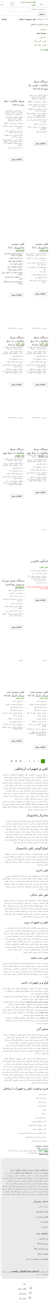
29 (16, 761)
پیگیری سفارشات (42, 1212)
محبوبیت (43, 29)
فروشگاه (40, 19)
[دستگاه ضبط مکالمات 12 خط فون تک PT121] (13, 316)
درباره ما (45, 1227)
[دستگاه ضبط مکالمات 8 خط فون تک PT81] (37, 405)
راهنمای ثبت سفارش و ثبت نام (37, 1259)
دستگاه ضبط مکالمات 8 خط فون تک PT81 (37, 453)
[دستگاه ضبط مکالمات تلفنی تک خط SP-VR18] (44, 50)
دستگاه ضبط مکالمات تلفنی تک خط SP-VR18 (38, 85)
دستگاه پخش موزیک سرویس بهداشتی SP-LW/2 (13, 584)
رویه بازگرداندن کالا (41, 1249)
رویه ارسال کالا (42, 1244)
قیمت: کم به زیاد (40, 41)
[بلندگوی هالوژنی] (37, 517)
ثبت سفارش (43, 1239)
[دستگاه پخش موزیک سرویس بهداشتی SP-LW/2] (13, 517)
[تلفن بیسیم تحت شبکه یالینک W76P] (13, 648)
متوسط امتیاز (41, 33)
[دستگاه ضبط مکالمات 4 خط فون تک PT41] (13, 405)
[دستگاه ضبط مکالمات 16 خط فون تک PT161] (37, 316)
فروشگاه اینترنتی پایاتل (23, 1173)
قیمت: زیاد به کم (40, 45)
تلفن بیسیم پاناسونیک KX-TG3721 (16, 247)
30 (11, 761)
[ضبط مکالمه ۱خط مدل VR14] (13, 60)
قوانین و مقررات (42, 1217)
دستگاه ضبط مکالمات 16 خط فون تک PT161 (39, 341)
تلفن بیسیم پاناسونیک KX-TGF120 (40, 247)
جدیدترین (43, 37)
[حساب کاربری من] (7, 11)
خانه (46, 19)
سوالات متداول (43, 1254)
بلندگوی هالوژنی (39, 561)
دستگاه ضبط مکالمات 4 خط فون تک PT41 (13, 453)
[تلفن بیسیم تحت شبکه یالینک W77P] (37, 648)
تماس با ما (44, 1222)
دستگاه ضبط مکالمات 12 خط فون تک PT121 (15, 341)
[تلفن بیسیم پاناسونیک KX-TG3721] (13, 180)
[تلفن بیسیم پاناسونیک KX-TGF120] (37, 180)
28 (20, 761)
